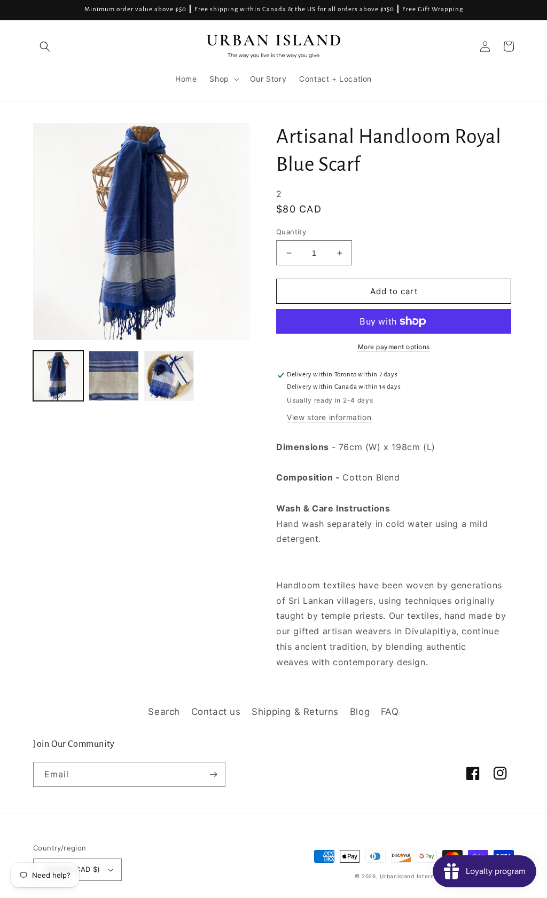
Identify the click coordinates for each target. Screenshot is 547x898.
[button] (45, 46)
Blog (360, 711)
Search (164, 711)
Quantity (291, 231)
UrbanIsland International (417, 876)
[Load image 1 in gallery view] (58, 376)
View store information (329, 417)
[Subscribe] (213, 774)
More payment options (394, 347)
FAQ (390, 711)
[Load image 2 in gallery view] (114, 376)
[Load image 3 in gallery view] (169, 376)
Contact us (216, 711)
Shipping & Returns (295, 711)
